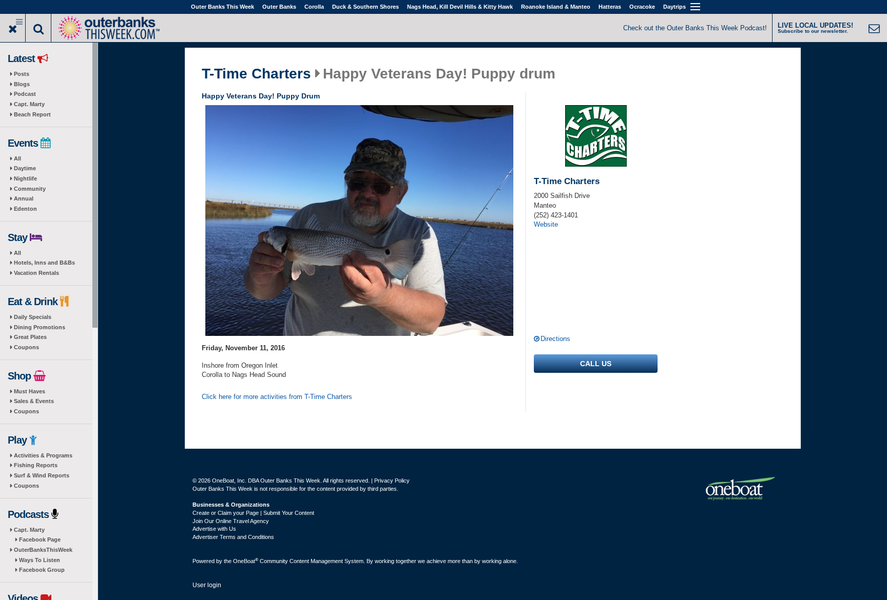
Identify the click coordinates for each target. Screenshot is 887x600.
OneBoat (245, 561)
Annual (23, 198)
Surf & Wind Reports (41, 475)
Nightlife (25, 178)
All (17, 158)
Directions (555, 339)
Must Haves (29, 391)
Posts (21, 74)
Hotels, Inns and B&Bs (44, 262)
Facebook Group (42, 570)
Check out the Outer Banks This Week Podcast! (695, 28)
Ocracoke (642, 7)
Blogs (22, 84)
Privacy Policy (392, 480)
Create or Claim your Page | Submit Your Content (253, 513)
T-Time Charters (256, 74)
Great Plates (30, 337)
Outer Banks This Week (222, 7)
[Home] (108, 27)
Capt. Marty (29, 104)
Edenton (25, 209)
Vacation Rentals (36, 273)
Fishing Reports (35, 465)
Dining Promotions (39, 327)
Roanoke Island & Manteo (555, 7)
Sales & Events (34, 401)
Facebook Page (40, 539)
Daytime (25, 168)
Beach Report (32, 114)
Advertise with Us (214, 529)
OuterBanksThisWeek (43, 550)
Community (30, 189)
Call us (595, 363)
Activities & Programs (43, 455)
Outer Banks (279, 7)
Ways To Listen (39, 560)
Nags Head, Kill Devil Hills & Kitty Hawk (460, 7)
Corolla (314, 7)
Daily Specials (32, 317)
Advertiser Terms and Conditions (233, 537)
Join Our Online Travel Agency (230, 521)
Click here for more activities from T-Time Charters (277, 397)
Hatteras (610, 7)
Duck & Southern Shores (365, 7)
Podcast (25, 94)
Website (546, 224)
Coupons (26, 347)
